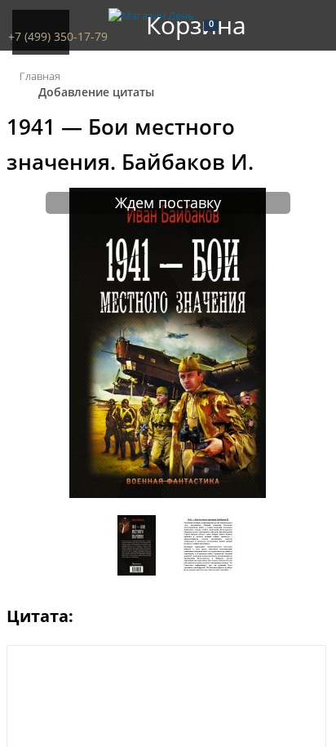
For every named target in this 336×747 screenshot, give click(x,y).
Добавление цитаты (96, 92)
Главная (40, 76)
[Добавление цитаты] (168, 494)
